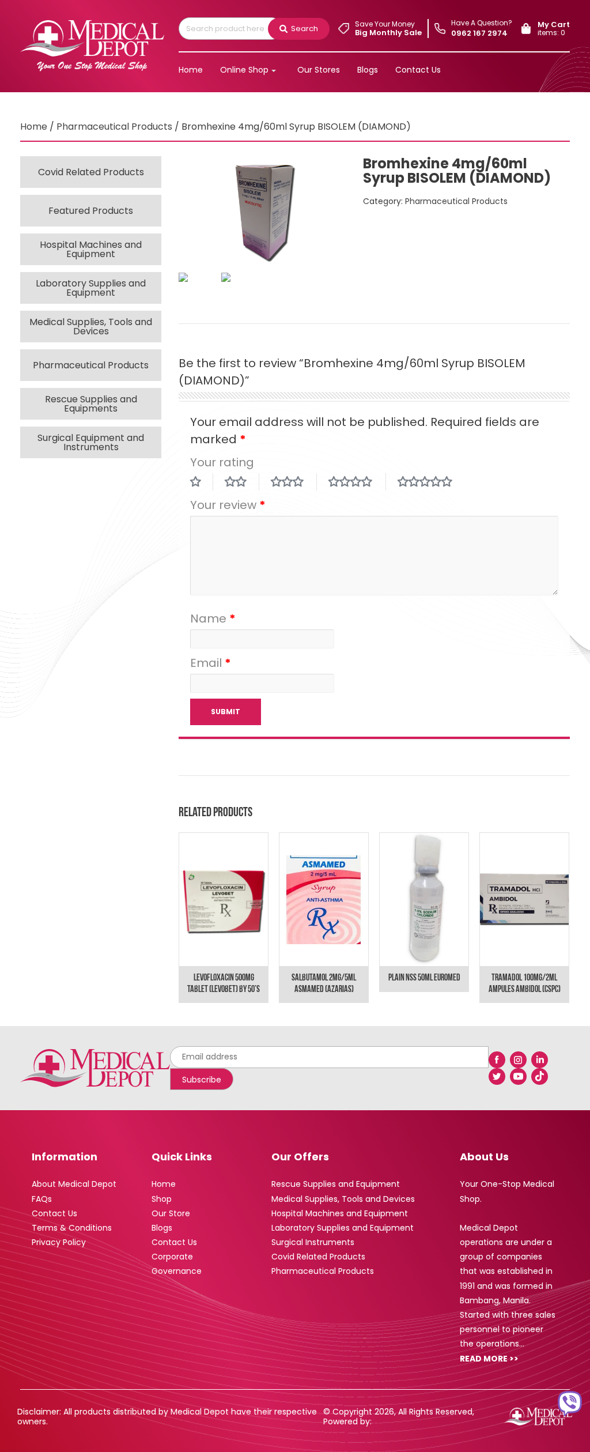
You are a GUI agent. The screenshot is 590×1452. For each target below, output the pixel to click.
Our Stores (318, 70)
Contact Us (418, 70)
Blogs (367, 70)
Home (191, 70)
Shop (162, 1199)
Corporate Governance (177, 1264)
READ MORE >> (489, 1358)
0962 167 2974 (479, 33)
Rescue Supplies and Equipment (335, 1184)
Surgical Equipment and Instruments (90, 442)
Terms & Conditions (72, 1228)
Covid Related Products (91, 172)
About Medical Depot (74, 1184)
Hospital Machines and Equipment (91, 249)
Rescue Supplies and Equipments (91, 404)
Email (210, 663)
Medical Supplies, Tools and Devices (90, 326)
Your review (228, 505)
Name (213, 618)
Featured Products (90, 210)
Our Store (171, 1213)
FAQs (42, 1199)
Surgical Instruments (312, 1242)
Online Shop (244, 70)
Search (304, 28)
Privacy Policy (59, 1242)
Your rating (222, 462)
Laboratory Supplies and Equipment (91, 288)
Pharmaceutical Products (114, 126)
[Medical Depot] (92, 44)
